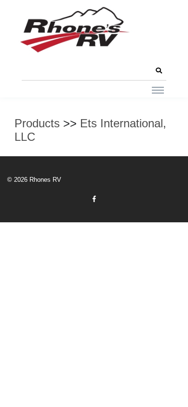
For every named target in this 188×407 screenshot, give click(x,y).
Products (37, 123)
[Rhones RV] (74, 30)
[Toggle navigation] (157, 89)
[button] (158, 71)
